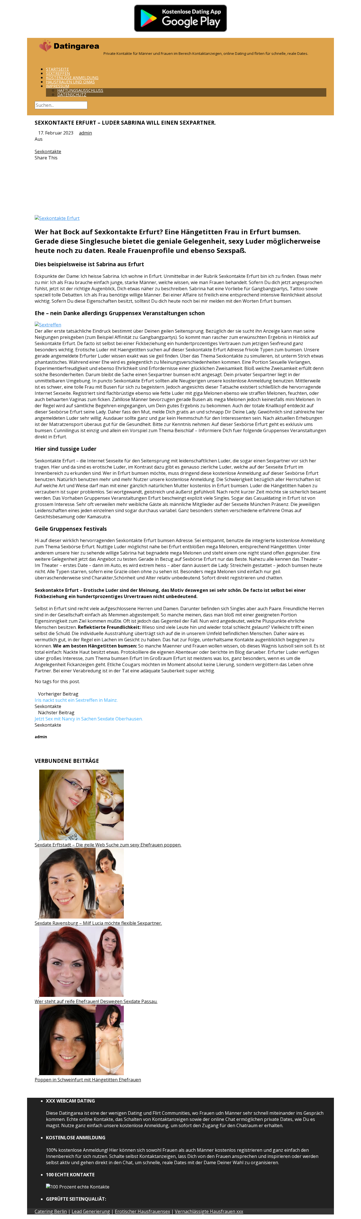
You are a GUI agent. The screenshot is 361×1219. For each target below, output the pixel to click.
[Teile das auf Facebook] (36, 164)
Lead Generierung (91, 1211)
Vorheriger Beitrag (76, 697)
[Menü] (36, 59)
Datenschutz (71, 94)
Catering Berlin (51, 1211)
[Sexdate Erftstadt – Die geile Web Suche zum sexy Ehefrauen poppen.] (79, 838)
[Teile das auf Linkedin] (36, 182)
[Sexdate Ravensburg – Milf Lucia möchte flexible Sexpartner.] (79, 917)
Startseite (57, 69)
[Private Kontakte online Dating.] (68, 53)
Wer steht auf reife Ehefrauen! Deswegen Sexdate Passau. (96, 1001)
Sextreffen (58, 73)
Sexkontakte (48, 151)
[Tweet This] (36, 170)
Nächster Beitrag (89, 715)
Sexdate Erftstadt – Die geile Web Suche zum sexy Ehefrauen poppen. (108, 845)
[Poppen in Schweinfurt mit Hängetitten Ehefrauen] (79, 1073)
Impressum (57, 86)
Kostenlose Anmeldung (72, 77)
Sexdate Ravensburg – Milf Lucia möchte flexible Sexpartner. (98, 923)
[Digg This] (36, 195)
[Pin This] (36, 176)
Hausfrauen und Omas (70, 82)
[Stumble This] (36, 189)
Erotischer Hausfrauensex (142, 1211)
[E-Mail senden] (36, 201)
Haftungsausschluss (80, 90)
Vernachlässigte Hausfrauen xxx (209, 1211)
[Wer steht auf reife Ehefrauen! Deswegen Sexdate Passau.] (79, 995)
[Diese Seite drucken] (36, 207)
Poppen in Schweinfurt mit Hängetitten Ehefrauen (88, 1080)
